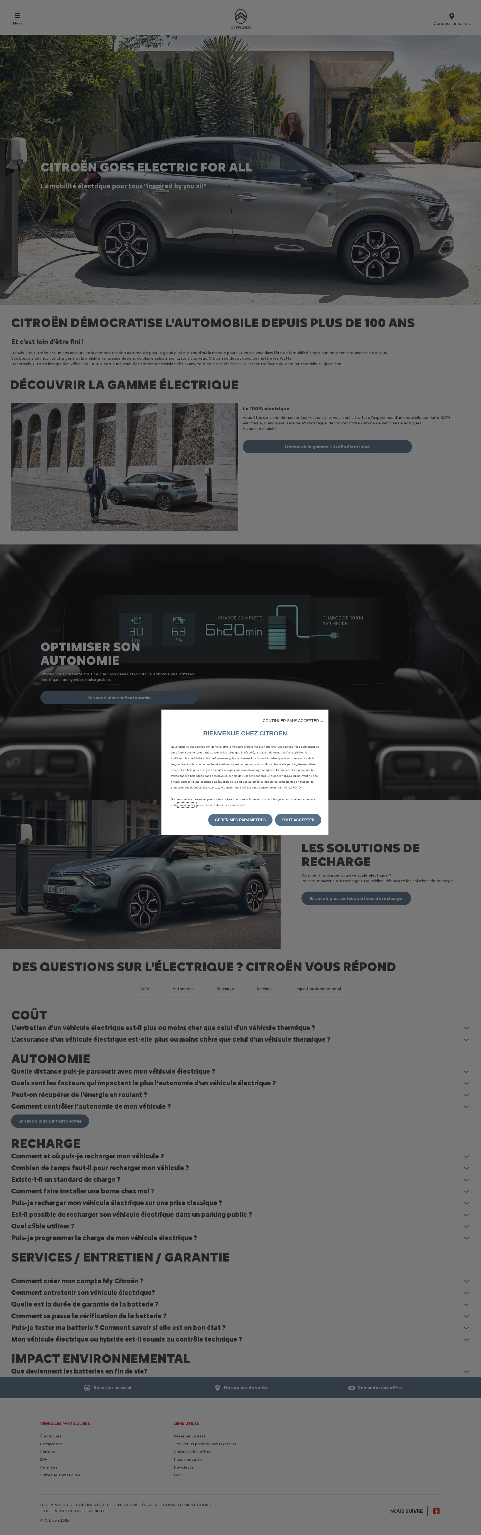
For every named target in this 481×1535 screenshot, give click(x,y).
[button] (293, 720)
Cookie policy (186, 805)
